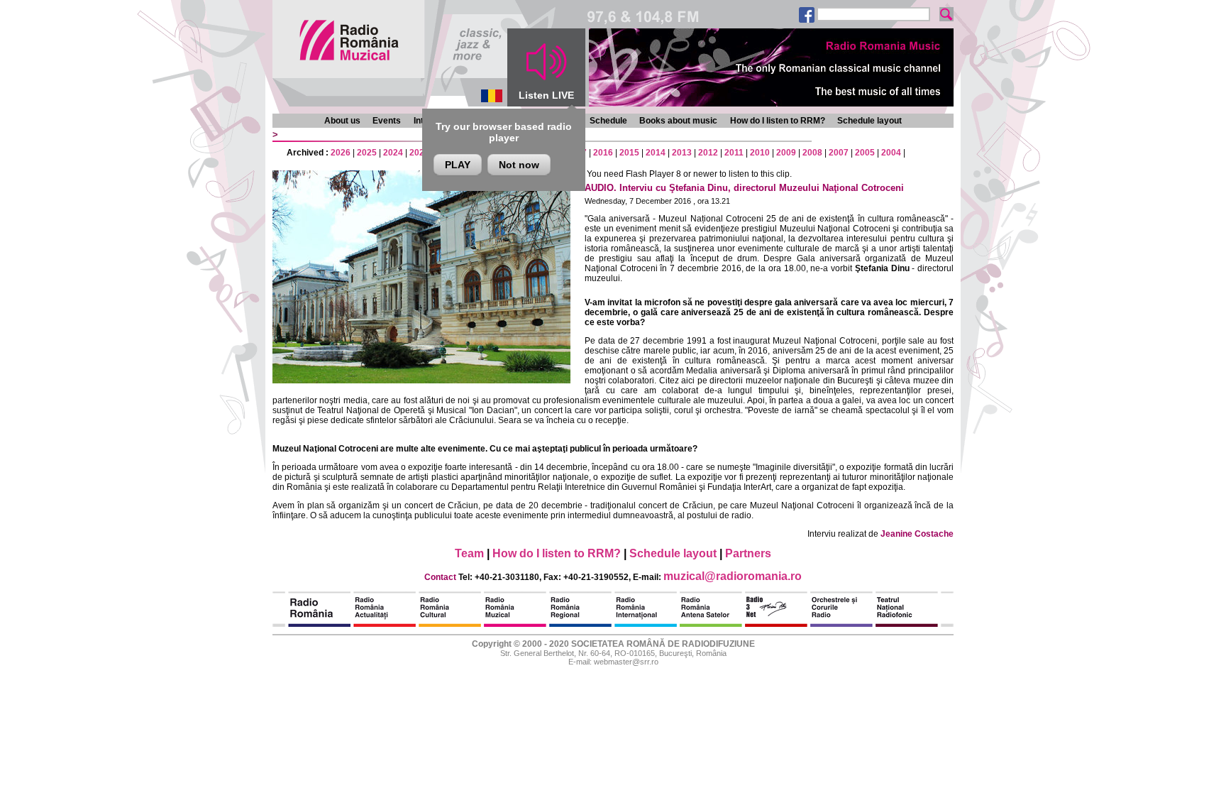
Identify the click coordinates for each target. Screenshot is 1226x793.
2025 (367, 153)
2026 (340, 153)
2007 (839, 153)
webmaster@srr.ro (626, 661)
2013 (682, 153)
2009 (786, 153)
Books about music (678, 121)
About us (342, 121)
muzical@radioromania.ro (732, 576)
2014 (656, 153)
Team (469, 553)
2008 (812, 153)
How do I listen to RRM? (777, 121)
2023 (419, 153)
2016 (603, 153)
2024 (393, 153)
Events (386, 121)
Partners (748, 553)
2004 (891, 153)
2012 (708, 153)
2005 (865, 153)
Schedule (608, 121)
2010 (760, 153)
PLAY (457, 164)
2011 (734, 153)
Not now (519, 164)
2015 (629, 153)
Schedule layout (869, 121)
